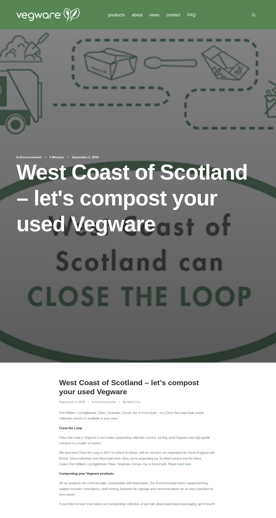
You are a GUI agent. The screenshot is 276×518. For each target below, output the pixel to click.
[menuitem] (116, 15)
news (154, 15)
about (137, 15)
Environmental (30, 157)
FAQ (191, 15)
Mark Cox (134, 402)
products (116, 15)
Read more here (179, 464)
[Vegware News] (48, 15)
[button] (256, 15)
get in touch (206, 504)
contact (173, 15)
